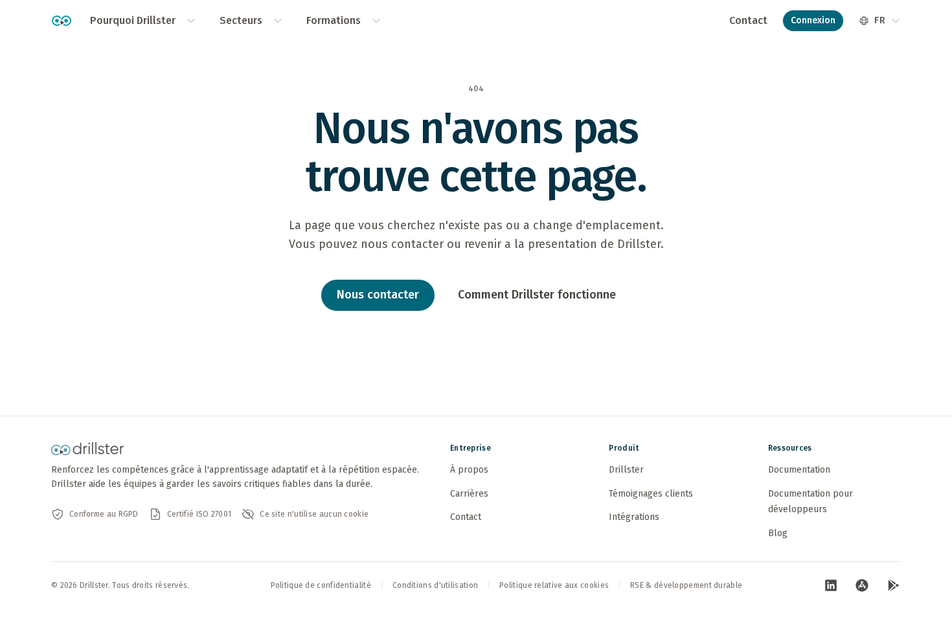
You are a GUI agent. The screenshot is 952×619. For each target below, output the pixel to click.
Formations (333, 20)
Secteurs (241, 20)
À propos (469, 469)
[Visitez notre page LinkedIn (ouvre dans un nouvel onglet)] (831, 585)
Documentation (799, 469)
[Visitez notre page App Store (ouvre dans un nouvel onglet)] (862, 585)
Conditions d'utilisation (435, 585)
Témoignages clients (651, 493)
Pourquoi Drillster (133, 20)
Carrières (469, 493)
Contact (748, 20)
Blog (778, 533)
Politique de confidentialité (321, 585)
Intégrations (634, 517)
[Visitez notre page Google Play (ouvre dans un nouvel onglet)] (893, 585)
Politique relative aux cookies (554, 585)
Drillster (626, 469)
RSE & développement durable (686, 585)
